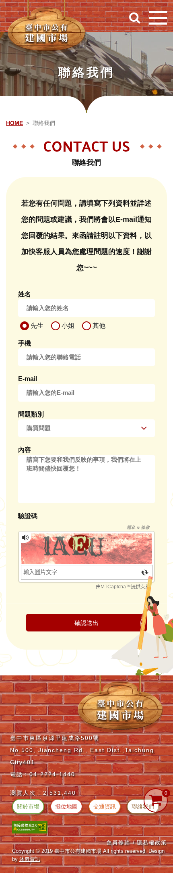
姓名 (24, 294)
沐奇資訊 (29, 859)
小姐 (67, 325)
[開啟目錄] (158, 18)
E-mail (27, 378)
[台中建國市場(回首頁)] (46, 27)
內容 (24, 449)
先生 (36, 325)
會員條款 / (120, 843)
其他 (98, 325)
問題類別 (31, 414)
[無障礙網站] (29, 826)
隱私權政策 (152, 843)
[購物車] (156, 800)
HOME (14, 123)
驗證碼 (27, 516)
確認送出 (86, 622)
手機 (24, 343)
